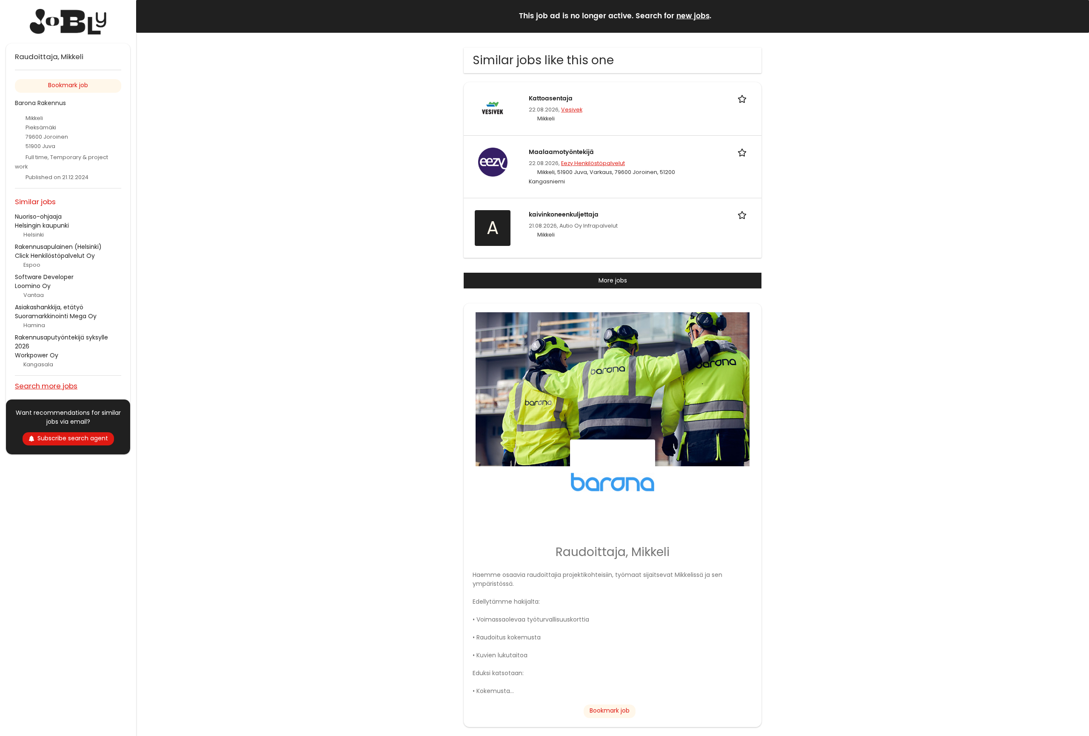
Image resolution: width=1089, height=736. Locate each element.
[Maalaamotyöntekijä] (492, 161)
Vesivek (571, 109)
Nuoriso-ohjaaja (38, 216)
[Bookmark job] (744, 98)
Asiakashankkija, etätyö (49, 307)
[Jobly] (68, 21)
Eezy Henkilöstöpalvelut (593, 163)
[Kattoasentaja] (492, 108)
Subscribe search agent (72, 438)
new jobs (693, 16)
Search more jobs (46, 386)
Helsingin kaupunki (42, 225)
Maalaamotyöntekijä (561, 152)
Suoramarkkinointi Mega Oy (56, 316)
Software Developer (44, 277)
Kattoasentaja (551, 98)
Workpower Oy (36, 355)
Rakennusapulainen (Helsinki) (58, 246)
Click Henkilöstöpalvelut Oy (55, 255)
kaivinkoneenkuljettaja (564, 215)
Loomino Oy (33, 286)
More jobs (613, 280)
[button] (1076, 16)
